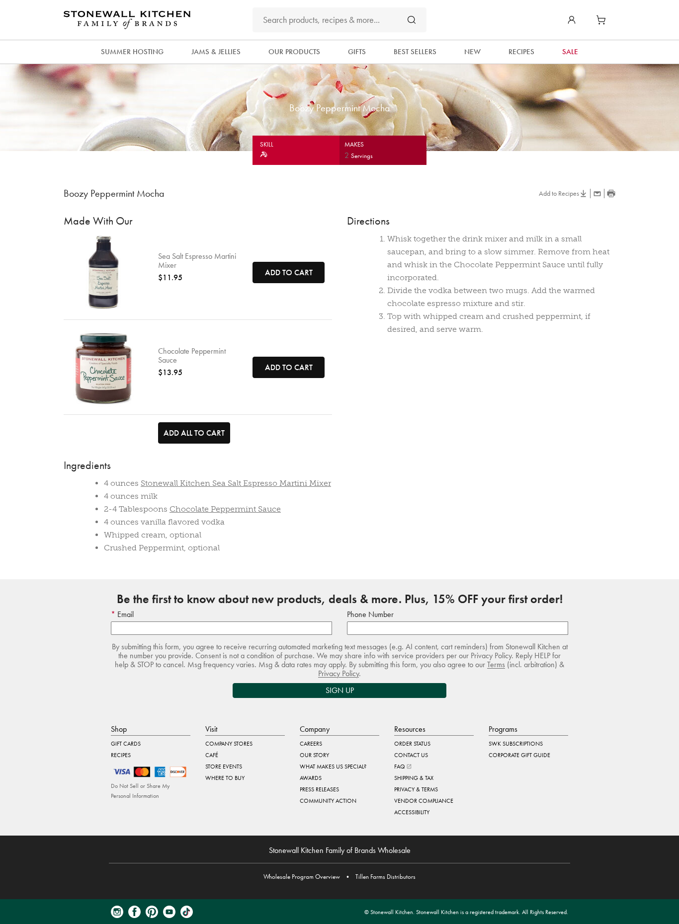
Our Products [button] (294, 52)
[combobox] (339, 19)
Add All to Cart (194, 433)
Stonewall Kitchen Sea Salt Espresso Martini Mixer (236, 483)
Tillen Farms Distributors (385, 876)
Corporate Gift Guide (519, 755)
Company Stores (229, 744)
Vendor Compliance (423, 801)
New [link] (472, 52)
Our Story (314, 755)
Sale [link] (570, 52)
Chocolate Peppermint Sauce (192, 356)
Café (211, 755)
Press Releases (319, 789)
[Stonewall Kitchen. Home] (127, 19)
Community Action (328, 801)
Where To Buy (225, 778)
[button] (572, 20)
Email (124, 614)
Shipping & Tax (413, 778)
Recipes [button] (521, 52)
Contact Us (411, 755)
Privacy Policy (338, 673)
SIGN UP (340, 690)
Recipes (121, 755)
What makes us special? (333, 766)
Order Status (412, 744)
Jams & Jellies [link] (216, 52)
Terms (496, 664)
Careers (311, 744)
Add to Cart (289, 272)
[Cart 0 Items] (603, 20)
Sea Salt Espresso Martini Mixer (197, 261)
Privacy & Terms (416, 789)
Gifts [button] (357, 52)
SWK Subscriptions (516, 744)
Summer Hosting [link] (132, 52)
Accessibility (411, 812)
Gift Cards (126, 744)
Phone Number (370, 614)
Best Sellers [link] (415, 52)
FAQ (400, 766)
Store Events (223, 766)
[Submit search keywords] (412, 19)
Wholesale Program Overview (301, 876)
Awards (311, 778)
